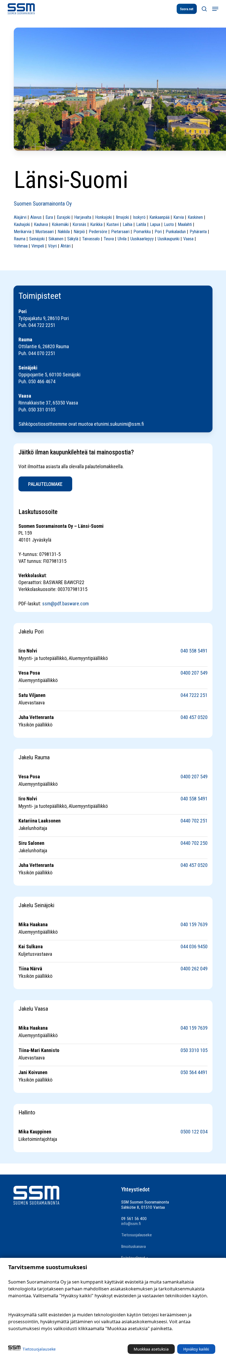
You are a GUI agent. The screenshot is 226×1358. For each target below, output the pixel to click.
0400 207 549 (194, 673)
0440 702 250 (194, 843)
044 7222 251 (194, 695)
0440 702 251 (194, 821)
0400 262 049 (194, 968)
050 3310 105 (194, 1050)
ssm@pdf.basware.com (65, 603)
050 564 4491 (194, 1072)
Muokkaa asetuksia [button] (151, 1349)
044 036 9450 (194, 946)
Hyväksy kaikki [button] (196, 1349)
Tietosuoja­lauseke (39, 1349)
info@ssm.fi (131, 1223)
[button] (215, 9)
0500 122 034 (194, 1132)
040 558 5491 (194, 651)
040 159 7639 (194, 924)
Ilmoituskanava (133, 1246)
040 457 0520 (194, 717)
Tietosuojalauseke (136, 1234)
